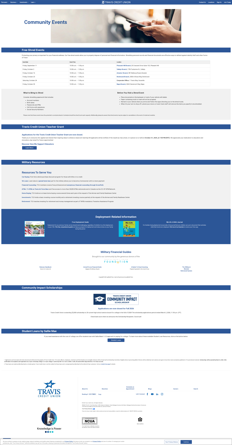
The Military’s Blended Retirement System (186, 269)
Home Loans (75, 11)
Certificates (29, 18)
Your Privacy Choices (171, 442)
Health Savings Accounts (33, 23)
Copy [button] (99, 394)
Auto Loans (75, 16)
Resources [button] (121, 8)
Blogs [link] (150, 389)
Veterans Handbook (45, 267)
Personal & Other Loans (78, 21)
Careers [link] (175, 389)
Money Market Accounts (33, 16)
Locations (211, 2)
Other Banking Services (124, 13)
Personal (4, 2)
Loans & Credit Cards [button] (80, 8)
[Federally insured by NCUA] (98, 421)
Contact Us (202, 2)
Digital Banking (121, 11)
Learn (32, 2)
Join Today (227, 2)
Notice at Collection (105, 405)
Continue (186, 442)
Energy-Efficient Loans (78, 13)
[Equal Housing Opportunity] (140, 421)
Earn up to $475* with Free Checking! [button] (176, 25)
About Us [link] (85, 389)
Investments (23, 2)
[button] (147, 394)
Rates (119, 21)
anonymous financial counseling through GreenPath (85, 185)
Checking (28, 11)
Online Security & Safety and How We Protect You (92, 406)
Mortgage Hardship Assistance (133, 405)
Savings (28, 13)
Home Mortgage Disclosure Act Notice (118, 405)
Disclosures (143, 405)
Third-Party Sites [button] (93, 405)
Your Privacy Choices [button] (87, 408)
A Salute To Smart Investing (139, 267)
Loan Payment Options (123, 18)
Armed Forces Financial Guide (92, 267)
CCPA (99, 405)
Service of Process (107, 406)
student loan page (105, 364)
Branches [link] (105, 389)
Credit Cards (75, 23)
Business (13, 2)
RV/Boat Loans (76, 18)
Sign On (219, 2)
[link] (202, 2)
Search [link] (196, 389)
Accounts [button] (29, 8)
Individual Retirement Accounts (35, 21)
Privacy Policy (69, 441)
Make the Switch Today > (170, 28)
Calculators (120, 16)
